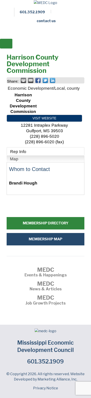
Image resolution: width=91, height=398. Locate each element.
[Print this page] (23, 80)
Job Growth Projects (45, 300)
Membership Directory (45, 223)
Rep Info (18, 151)
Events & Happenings (46, 272)
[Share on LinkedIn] (52, 80)
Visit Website (44, 118)
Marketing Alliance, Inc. (57, 379)
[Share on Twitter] (45, 80)
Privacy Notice (45, 388)
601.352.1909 (45, 361)
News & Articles (46, 286)
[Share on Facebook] (38, 80)
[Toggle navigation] (6, 44)
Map (14, 159)
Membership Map (45, 239)
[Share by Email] (30, 80)
